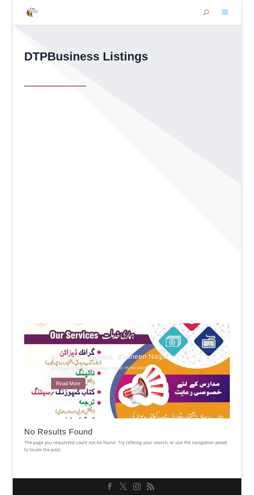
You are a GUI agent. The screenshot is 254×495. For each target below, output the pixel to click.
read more (43, 282)
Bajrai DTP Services (59, 252)
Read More (68, 383)
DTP (34, 265)
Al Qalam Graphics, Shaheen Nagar (110, 356)
